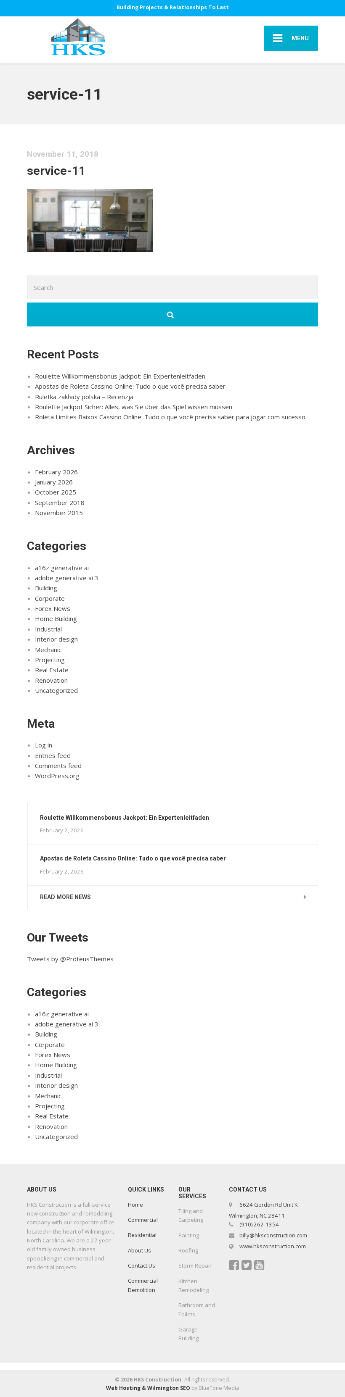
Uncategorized (56, 690)
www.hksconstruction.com (272, 1246)
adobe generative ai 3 (66, 578)
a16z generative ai (62, 567)
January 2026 (54, 482)
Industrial (48, 629)
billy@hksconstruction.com (272, 1235)
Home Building (56, 618)
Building (46, 588)
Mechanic (48, 649)
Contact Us (141, 1265)
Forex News (52, 608)
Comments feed (58, 765)
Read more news (65, 897)
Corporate (50, 598)
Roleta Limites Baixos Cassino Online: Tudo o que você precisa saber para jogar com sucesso (170, 417)
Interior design (56, 639)
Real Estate (52, 670)
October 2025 (55, 492)
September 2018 (60, 502)
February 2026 (56, 472)
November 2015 (59, 512)
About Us (139, 1250)
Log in (43, 745)
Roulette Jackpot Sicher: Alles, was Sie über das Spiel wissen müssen (133, 407)
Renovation (51, 680)
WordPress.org (57, 775)
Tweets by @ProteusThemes (70, 959)
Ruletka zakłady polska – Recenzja (84, 396)
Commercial (143, 1219)
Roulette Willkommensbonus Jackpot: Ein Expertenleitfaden (120, 376)
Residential (142, 1235)
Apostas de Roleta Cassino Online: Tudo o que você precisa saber (130, 386)
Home (135, 1204)
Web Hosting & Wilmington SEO (148, 1388)
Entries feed (53, 755)
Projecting (50, 659)
